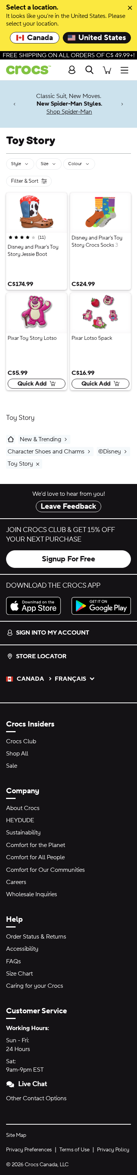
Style (16, 164)
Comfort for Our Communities (45, 870)
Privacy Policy (113, 1149)
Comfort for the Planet (35, 845)
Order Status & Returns (36, 936)
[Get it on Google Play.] (101, 606)
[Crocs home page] (25, 70)
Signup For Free (68, 559)
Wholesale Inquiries (31, 894)
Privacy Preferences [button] (29, 1149)
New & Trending (40, 439)
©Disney (109, 451)
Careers (16, 882)
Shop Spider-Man (69, 112)
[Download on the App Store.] (35, 606)
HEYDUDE (20, 820)
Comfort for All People (35, 857)
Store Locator (41, 656)
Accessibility (22, 949)
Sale (11, 766)
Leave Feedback (68, 506)
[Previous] (14, 104)
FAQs (13, 961)
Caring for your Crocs (34, 986)
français (70, 679)
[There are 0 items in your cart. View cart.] (107, 70)
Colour (75, 164)
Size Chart (19, 973)
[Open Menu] (126, 70)
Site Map (16, 1135)
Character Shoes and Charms (46, 451)
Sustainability (23, 832)
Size (44, 164)
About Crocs (23, 808)
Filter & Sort (24, 182)
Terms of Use (74, 1149)
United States (102, 38)
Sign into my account (52, 633)
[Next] (122, 104)
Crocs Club (21, 741)
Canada (40, 38)
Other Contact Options (36, 1098)
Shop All (17, 753)
